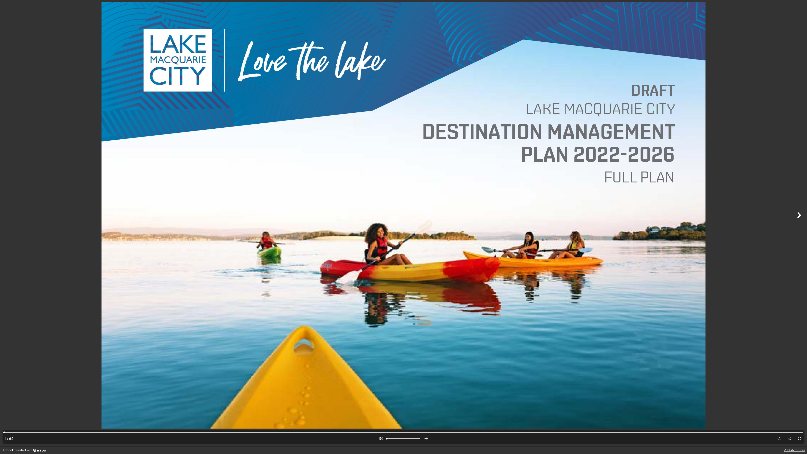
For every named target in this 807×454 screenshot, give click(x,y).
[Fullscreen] (799, 438)
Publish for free (794, 450)
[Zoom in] (426, 438)
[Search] (779, 438)
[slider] (403, 439)
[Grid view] (381, 438)
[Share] (789, 438)
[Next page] (798, 223)
